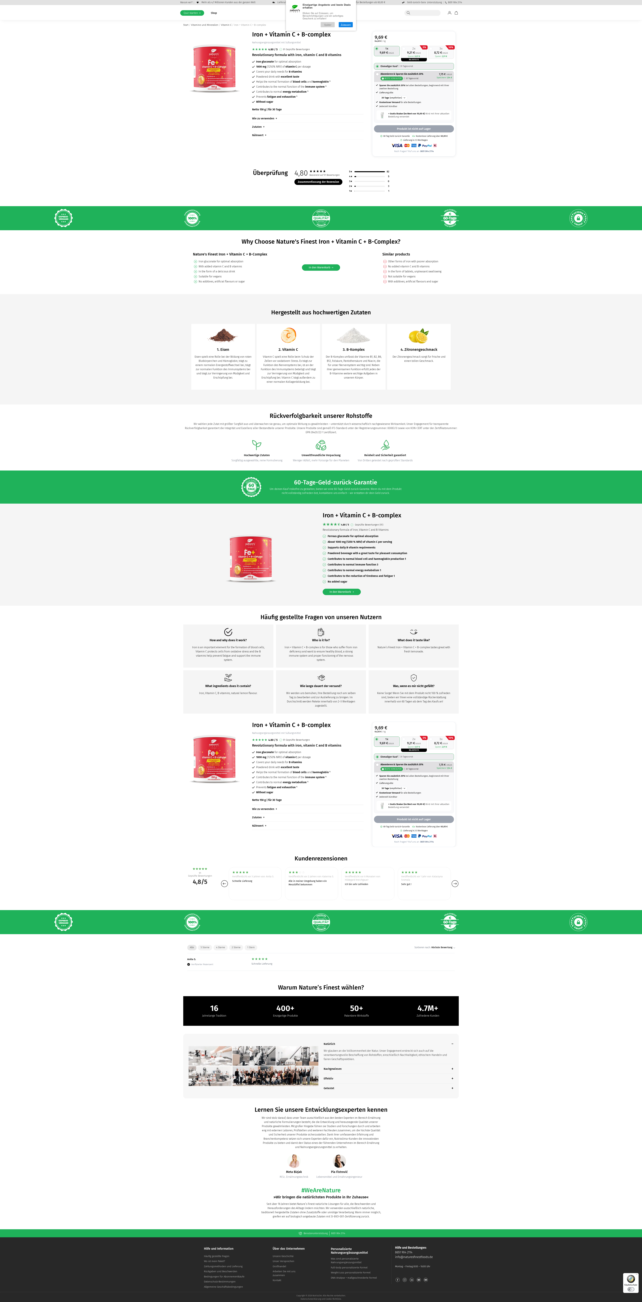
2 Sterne (236, 947)
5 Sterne (205, 947)
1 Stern (251, 947)
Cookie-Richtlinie (333, 1299)
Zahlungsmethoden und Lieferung (223, 1266)
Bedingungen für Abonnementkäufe (224, 1276)
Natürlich (329, 1044)
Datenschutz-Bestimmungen (220, 1281)
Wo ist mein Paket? (214, 1261)
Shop (214, 13)
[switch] (631, 1289)
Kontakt (277, 1280)
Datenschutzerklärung (311, 1299)
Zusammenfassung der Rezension (318, 181)
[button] (224, 883)
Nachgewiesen (333, 1068)
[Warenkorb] (456, 13)
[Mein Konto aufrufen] (449, 13)
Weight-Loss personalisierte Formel (350, 1272)
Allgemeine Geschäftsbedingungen (223, 1286)
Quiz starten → (192, 13)
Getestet (329, 1088)
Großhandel (279, 1266)
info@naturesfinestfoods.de (414, 1257)
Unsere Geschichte (283, 1256)
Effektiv (328, 1078)
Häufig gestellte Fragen (216, 1256)
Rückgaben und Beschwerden (220, 1271)
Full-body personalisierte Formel (349, 1267)
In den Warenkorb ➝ (321, 267)
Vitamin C (226, 24)
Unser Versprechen (283, 1261)
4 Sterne (220, 947)
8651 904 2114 (455, 2)
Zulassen (346, 25)
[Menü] (637, 1275)
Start (185, 24)
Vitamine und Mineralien (204, 24)
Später (327, 25)
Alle (192, 947)
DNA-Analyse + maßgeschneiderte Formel (354, 1277)
